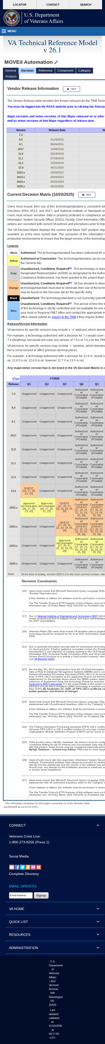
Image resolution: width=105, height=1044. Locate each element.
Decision (27, 70)
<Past (15, 378)
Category (84, 70)
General (10, 70)
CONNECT (17, 825)
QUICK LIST (18, 922)
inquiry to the (64, 317)
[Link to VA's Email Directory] (11, 867)
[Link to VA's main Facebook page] (17, 867)
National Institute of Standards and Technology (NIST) (67, 616)
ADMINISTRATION (23, 948)
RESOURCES (19, 935)
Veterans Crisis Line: (25, 836)
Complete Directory (24, 874)
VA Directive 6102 (44, 659)
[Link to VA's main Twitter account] (22, 867)
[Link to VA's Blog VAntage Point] (28, 867)
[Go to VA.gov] (33, 18)
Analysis (11, 76)
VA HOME (16, 909)
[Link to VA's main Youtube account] (38, 867)
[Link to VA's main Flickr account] (33, 867)
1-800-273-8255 (21, 842)
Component (65, 70)
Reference (45, 70)
